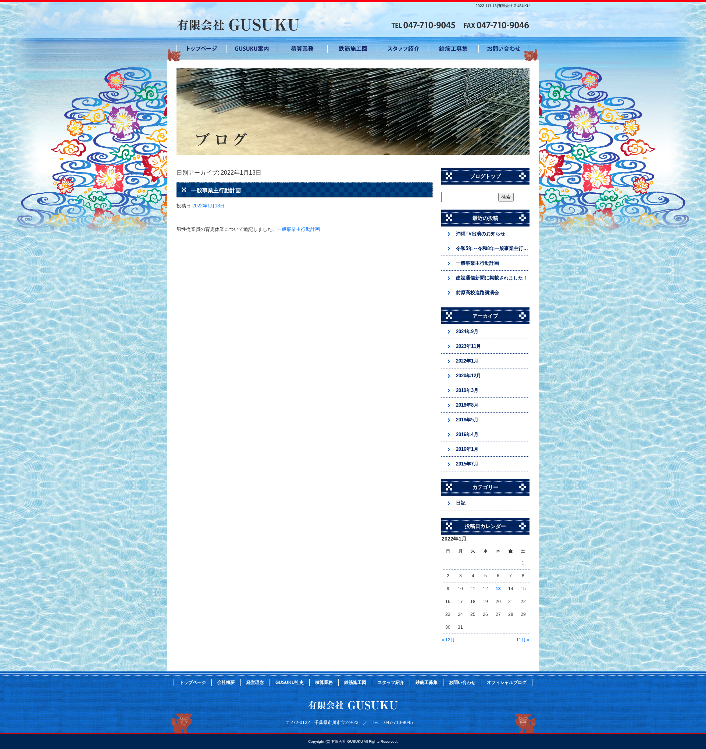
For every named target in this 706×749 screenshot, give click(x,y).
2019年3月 (467, 390)
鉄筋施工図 (353, 49)
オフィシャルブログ (507, 682)
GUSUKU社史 (289, 682)
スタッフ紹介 (403, 49)
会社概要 (226, 682)
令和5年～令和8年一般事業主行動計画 (493, 248)
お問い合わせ (504, 49)
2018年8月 (467, 405)
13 (498, 588)
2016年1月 (467, 449)
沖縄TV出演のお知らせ (480, 233)
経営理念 (255, 682)
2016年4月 (467, 434)
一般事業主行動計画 (216, 190)
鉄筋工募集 (453, 49)
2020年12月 (468, 375)
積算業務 (302, 49)
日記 (461, 503)
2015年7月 (467, 464)
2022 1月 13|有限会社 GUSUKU (502, 6)
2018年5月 (467, 419)
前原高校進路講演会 (477, 292)
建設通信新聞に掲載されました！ (492, 278)
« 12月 (448, 639)
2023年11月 (468, 346)
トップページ (201, 49)
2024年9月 (467, 331)
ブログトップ (485, 176)
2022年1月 (467, 361)
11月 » (523, 639)
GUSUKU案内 (252, 49)
